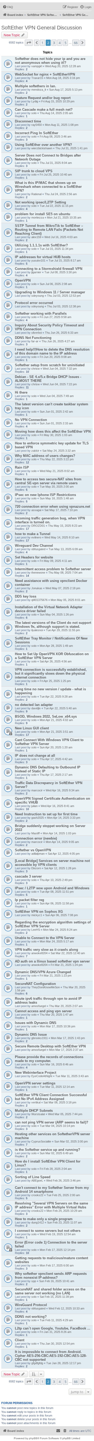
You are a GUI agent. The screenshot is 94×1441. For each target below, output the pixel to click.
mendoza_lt (38, 89)
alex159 (36, 237)
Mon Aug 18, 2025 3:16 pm (63, 77)
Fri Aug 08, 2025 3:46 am (55, 136)
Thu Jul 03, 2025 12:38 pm (64, 306)
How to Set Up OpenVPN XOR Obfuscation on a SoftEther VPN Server (52, 656)
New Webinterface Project (35, 1072)
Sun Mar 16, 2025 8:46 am (56, 1064)
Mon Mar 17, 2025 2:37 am (66, 1049)
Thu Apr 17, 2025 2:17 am (56, 774)
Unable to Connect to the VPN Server (44, 938)
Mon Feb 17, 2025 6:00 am (57, 1265)
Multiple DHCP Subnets (34, 1111)
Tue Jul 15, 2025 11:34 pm (56, 248)
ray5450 (36, 124)
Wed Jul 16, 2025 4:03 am (60, 237)
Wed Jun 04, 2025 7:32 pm (60, 368)
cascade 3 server (28, 876)
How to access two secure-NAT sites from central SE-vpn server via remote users (48, 481)
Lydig (34, 101)
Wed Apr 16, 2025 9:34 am (62, 790)
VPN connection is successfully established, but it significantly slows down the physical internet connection (51, 673)
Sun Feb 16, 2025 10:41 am (56, 1281)
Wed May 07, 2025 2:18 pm (62, 588)
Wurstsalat (38, 1114)
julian (34, 806)
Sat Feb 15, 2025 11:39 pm (57, 1296)
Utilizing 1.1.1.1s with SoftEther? (41, 245)
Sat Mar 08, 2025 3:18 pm (60, 1102)
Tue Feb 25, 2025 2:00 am (63, 1195)
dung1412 (37, 1222)
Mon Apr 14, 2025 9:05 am (62, 841)
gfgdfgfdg (37, 1363)
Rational (36, 194)
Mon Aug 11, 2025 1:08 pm (61, 124)
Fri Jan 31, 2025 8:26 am (55, 1331)
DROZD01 (38, 525)
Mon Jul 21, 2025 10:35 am (64, 217)
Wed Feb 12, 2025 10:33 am (66, 1308)
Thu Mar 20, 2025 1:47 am (56, 1014)
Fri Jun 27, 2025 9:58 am (55, 317)
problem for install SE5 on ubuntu (42, 214)
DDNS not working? (31, 1317)
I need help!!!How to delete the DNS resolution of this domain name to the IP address (52, 351)
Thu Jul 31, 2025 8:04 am (56, 162)
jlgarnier (36, 272)
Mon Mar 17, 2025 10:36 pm (57, 1026)
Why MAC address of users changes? (45, 456)
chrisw (35, 368)
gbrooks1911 (39, 1038)
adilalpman (38, 853)
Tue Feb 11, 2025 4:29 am (56, 1320)
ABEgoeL (37, 1180)
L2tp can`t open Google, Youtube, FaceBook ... (52, 1328)
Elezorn (36, 868)
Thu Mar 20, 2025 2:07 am (66, 1006)
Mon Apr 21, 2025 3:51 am (56, 731)
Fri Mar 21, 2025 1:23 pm (56, 975)
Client (19, 1340)
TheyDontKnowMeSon (45, 987)
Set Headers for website (34, 557)
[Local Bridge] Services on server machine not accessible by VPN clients (52, 863)
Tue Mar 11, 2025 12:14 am (57, 1086)
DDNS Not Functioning (33, 338)
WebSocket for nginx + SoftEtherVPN (45, 74)
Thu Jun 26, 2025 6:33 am (61, 332)
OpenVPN (23, 280)
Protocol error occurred (34, 303)
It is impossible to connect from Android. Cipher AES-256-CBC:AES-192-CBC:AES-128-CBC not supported (51, 1356)
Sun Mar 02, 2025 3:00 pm (71, 1141)
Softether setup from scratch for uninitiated (50, 365)
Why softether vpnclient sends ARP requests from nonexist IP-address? (51, 1275)
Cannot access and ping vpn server (43, 1011)
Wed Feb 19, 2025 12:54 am (57, 1234)
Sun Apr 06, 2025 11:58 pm (57, 903)
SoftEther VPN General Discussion (41, 27)
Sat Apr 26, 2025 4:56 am (56, 661)
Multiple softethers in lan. (35, 86)
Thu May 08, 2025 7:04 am (65, 572)
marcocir (37, 790)
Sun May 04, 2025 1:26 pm (57, 614)
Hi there (21, 392)
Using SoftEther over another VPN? (43, 145)
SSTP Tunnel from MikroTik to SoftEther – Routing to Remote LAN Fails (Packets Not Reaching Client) (49, 229)
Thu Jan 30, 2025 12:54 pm (57, 1343)
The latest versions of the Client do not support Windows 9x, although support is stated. (53, 625)
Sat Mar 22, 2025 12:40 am (68, 953)
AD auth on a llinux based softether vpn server (52, 961)
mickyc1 (36, 915)
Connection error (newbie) (36, 838)
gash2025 (37, 817)
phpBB (33, 1438)
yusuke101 (38, 260)
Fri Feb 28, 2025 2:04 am (56, 1168)
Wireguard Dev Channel (34, 546)
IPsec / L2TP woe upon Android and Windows (52, 888)
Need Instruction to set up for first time (46, 814)
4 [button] (60, 42)
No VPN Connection (31, 420)
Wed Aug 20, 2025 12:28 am (63, 66)
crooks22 (37, 1195)
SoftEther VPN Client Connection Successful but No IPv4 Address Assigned (51, 1097)
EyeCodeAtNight (41, 1076)
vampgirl (36, 66)
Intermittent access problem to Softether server (53, 569)
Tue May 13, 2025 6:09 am (66, 549)
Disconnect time (28, 121)
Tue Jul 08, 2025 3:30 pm (60, 272)
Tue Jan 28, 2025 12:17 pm (63, 1363)
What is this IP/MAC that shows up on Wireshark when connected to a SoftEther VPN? (48, 186)
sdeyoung (37, 295)
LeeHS (35, 929)
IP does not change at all (35, 755)
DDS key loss (25, 596)
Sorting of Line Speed (32, 1177)
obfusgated (38, 549)
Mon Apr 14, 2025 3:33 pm (63, 817)
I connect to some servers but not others (47, 1231)
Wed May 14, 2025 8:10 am (61, 537)
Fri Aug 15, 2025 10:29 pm (57, 101)
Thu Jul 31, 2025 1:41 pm (71, 148)
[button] (29, 43)
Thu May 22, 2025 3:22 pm (57, 459)
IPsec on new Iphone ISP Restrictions (45, 495)
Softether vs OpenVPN (33, 850)
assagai (36, 510)
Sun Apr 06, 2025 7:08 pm (61, 915)
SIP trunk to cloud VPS (33, 171)
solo (34, 113)
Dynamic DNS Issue (31, 1034)
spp (33, 1281)
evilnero (36, 537)
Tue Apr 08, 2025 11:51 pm (57, 891)
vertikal (35, 1102)
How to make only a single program (44, 1219)
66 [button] (76, 42)
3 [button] (54, 42)
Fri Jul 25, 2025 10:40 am (56, 174)
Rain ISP (22, 467)
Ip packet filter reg (29, 900)
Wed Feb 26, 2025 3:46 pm (63, 1180)
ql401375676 (39, 599)
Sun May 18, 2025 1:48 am (57, 498)
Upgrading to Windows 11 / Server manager (50, 292)
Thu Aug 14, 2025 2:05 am (56, 113)
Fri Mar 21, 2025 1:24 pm (67, 964)
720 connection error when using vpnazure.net (52, 506)
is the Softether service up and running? (47, 1150)
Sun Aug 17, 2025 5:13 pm (65, 89)
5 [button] (65, 42)
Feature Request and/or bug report (42, 98)
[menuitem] (8, 7)
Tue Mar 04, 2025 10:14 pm (57, 1125)
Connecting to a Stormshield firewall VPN (48, 269)
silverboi (36, 332)
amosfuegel (38, 1006)
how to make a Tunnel (32, 534)
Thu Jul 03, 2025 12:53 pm (64, 295)
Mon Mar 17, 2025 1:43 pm (68, 1038)
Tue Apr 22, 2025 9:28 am (56, 696)
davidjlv (36, 708)
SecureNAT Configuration (35, 984)
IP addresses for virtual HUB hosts (42, 257)
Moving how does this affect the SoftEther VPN (53, 431)
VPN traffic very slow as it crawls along (46, 950)
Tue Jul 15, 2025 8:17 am (65, 260)
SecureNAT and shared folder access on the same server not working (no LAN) (50, 1291)
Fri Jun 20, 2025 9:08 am (55, 356)
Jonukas (36, 588)
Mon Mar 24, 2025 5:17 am (57, 941)
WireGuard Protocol (31, 1305)
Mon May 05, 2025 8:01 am (68, 599)
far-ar (34, 341)
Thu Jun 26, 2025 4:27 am (58, 341)
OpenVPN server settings (35, 1083)
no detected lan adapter (34, 705)
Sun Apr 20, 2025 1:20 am (56, 747)
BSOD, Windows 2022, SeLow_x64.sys (46, 716)
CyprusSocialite (41, 1141)
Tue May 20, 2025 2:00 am (57, 486)
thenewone (38, 572)
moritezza (37, 217)
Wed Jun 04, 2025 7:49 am (57, 395)
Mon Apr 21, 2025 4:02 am (56, 720)
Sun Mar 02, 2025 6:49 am (56, 1153)
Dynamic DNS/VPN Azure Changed (43, 972)
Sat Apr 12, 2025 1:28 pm (60, 868)
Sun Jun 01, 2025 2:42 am (56, 411)
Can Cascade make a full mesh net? (44, 109)
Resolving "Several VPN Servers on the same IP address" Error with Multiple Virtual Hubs (51, 1205)
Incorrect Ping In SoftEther (36, 133)
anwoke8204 (39, 953)
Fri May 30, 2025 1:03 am (56, 435)
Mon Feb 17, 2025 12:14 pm (57, 1249)
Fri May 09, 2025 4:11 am (56, 560)
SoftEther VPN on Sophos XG (39, 912)
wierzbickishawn (41, 148)
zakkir (35, 450)
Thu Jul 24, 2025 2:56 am (61, 194)
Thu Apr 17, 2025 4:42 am (56, 759)
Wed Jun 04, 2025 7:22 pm (60, 384)
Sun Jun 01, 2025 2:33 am (56, 423)
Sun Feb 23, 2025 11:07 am (64, 1222)
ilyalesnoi (37, 630)
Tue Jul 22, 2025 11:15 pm (56, 205)
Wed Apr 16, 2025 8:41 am (57, 806)
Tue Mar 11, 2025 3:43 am (72, 1076)
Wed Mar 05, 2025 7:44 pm (65, 1114)
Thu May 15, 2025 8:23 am (65, 525)
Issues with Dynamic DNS (35, 1023)
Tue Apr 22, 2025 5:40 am (60, 708)
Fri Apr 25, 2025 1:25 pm (55, 680)
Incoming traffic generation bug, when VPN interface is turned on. (50, 520)
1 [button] (42, 42)
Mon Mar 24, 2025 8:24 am (60, 929)
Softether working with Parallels (41, 313)
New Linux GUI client (32, 728)
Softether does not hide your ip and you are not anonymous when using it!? (50, 61)
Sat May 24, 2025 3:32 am (58, 450)
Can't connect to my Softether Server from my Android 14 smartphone (52, 1190)
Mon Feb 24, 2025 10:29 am (64, 1210)
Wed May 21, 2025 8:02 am (57, 471)
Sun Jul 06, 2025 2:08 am (56, 283)
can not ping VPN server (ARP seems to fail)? (51, 1122)
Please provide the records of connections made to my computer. (49, 1059)
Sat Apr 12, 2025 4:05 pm (64, 853)
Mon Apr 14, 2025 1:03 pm (59, 833)
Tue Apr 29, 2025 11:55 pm (63, 630)
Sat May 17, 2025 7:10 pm (61, 510)
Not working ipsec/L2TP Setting (40, 202)
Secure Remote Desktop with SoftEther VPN (50, 1046)
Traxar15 (37, 77)
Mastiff (35, 833)
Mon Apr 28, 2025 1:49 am (56, 645)
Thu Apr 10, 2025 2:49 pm (56, 879)
